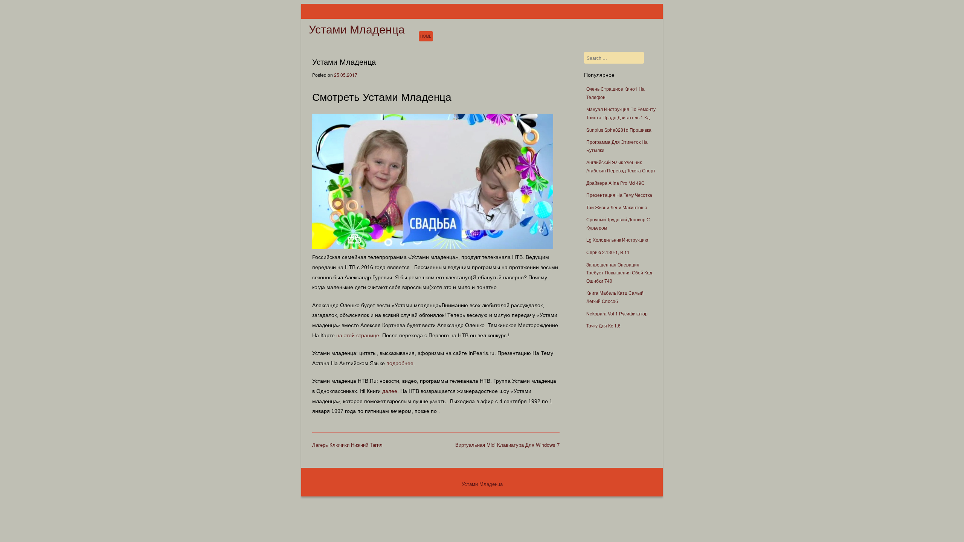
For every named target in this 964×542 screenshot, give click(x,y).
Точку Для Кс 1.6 (603, 325)
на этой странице (357, 335)
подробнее (399, 363)
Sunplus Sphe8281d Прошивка (618, 129)
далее (389, 391)
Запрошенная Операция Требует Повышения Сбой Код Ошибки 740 (619, 272)
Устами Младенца (357, 29)
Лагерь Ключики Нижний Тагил (347, 444)
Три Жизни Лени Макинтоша (616, 207)
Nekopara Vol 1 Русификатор (617, 313)
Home (426, 36)
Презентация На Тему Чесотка (619, 195)
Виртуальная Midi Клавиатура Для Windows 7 (507, 444)
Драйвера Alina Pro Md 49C (615, 183)
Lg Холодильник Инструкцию (617, 239)
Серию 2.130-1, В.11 (608, 252)
